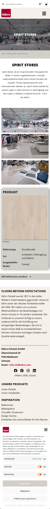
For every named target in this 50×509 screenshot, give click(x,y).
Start (3, 53)
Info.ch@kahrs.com (20, 364)
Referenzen (11, 53)
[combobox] (16, 4)
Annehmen (25, 483)
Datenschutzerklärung (25, 505)
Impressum (40, 505)
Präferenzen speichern (25, 498)
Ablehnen (25, 491)
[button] (45, 429)
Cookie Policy (11, 505)
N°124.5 (6, 242)
